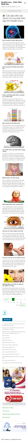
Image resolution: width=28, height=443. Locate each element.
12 (20, 302)
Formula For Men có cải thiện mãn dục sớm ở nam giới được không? (13, 324)
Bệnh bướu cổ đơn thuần (10, 178)
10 (14, 302)
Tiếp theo (22, 305)
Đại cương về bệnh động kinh (12, 40)
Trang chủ (4, 11)
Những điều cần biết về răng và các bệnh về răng (12, 285)
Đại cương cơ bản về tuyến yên (10, 344)
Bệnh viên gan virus (7, 340)
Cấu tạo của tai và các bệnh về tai (13, 257)
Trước (6, 299)
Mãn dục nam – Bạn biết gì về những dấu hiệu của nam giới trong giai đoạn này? (13, 332)
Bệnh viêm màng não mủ (8, 347)
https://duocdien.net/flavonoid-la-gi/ (11, 414)
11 (17, 302)
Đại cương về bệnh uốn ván (9, 349)
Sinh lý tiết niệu (6, 337)
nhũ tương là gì (6, 417)
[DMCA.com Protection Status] (4, 312)
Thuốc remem (5, 411)
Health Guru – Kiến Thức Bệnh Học (11, 3)
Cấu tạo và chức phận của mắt (12, 231)
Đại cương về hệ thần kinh (11, 123)
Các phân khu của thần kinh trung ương (13, 150)
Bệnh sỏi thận (5, 335)
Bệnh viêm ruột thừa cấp (8, 342)
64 (17, 305)
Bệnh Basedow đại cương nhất (12, 204)
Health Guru (8, 439)
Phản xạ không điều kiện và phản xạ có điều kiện (13, 95)
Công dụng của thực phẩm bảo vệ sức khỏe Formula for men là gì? (13, 328)
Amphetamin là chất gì (7, 407)
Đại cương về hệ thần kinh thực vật (13, 67)
